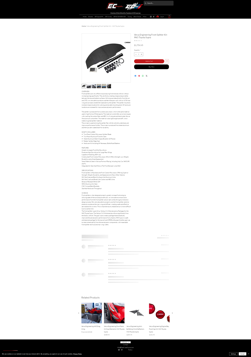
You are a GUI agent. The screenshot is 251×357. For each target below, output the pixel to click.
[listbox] (125, 342)
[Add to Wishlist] (167, 68)
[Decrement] (135, 61)
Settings (233, 354)
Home (84, 26)
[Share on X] (146, 82)
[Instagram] (151, 17)
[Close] (248, 353)
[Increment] (141, 61)
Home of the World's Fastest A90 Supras (125, 13)
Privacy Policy (77, 354)
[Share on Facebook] (135, 82)
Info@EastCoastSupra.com (125, 347)
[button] (169, 16)
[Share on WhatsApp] (143, 82)
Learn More (164, 49)
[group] (125, 319)
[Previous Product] (78, 313)
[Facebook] (154, 17)
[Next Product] (172, 313)
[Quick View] (91, 313)
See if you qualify (161, 52)
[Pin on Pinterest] (139, 82)
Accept (242, 354)
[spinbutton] (138, 61)
